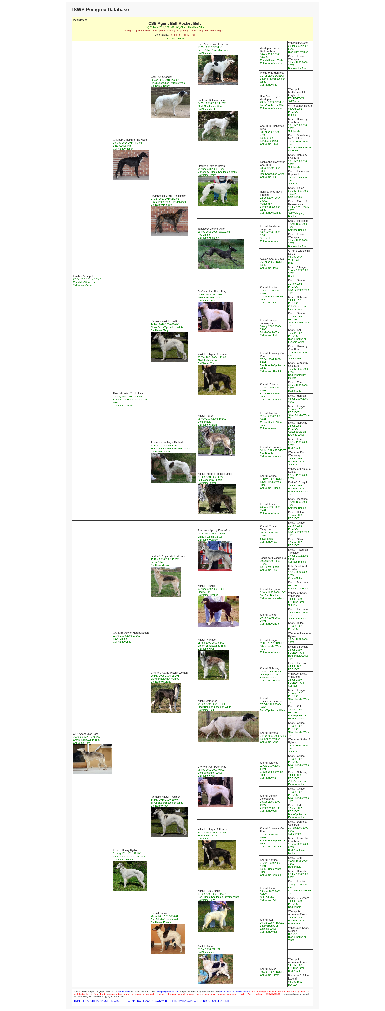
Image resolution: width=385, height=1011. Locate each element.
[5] (180, 34)
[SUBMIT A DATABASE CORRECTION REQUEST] (201, 1001)
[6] (184, 34)
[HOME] (78, 1001)
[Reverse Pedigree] (214, 30)
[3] (171, 34)
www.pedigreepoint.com (167, 991)
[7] (188, 34)
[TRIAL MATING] (132, 1001)
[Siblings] (185, 30)
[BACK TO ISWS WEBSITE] (158, 1001)
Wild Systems (124, 991)
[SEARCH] (89, 1001)
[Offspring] (197, 30)
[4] (175, 34)
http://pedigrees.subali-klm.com (234, 991)
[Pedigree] (129, 30)
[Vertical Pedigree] (169, 30)
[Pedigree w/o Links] (147, 30)
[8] (193, 34)
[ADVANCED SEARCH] (109, 1001)
